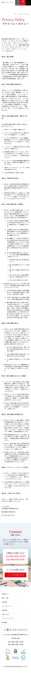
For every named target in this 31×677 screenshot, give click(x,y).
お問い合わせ (5, 614)
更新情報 (4, 610)
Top (15, 14)
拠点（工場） (5, 598)
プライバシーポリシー (8, 618)
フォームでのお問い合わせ (15, 575)
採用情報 (4, 622)
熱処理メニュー (6, 594)
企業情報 (4, 602)
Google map (15, 638)
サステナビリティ (6, 606)
